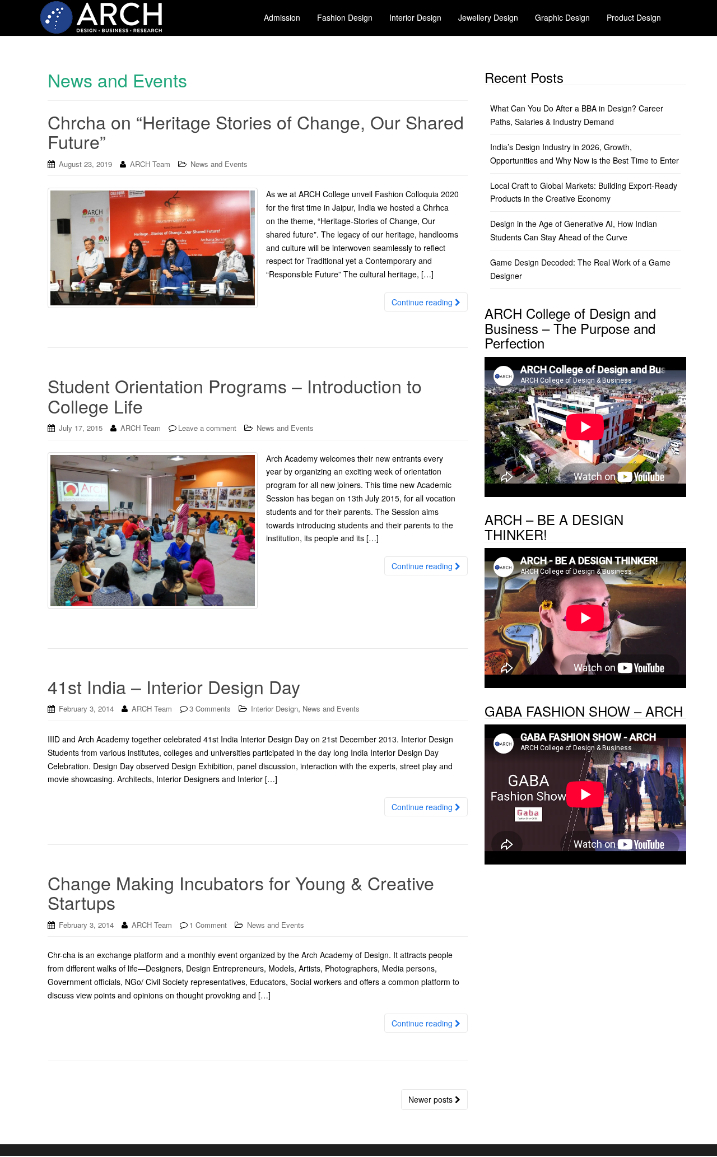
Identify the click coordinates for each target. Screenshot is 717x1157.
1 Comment (208, 924)
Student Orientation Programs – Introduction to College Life (235, 395)
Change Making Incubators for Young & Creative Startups (241, 892)
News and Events (219, 164)
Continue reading (423, 302)
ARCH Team (150, 164)
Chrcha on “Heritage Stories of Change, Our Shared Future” (256, 131)
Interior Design (274, 708)
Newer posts (431, 1099)
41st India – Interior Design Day (174, 686)
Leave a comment (207, 427)
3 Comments (210, 708)
